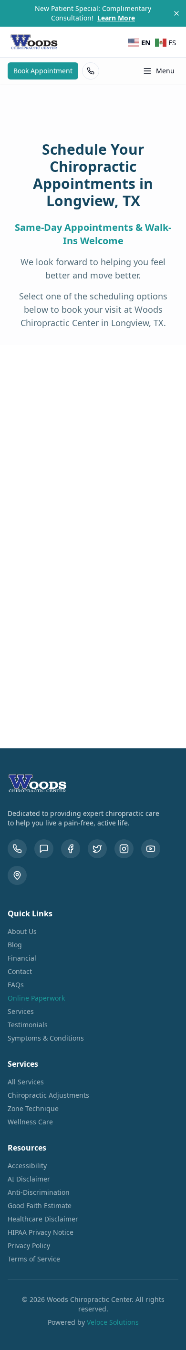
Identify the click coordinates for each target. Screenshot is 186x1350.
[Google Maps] (17, 875)
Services (21, 1011)
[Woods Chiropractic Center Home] (34, 41)
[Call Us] (17, 848)
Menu (165, 70)
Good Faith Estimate (40, 1205)
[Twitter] (97, 848)
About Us (22, 931)
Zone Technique (33, 1108)
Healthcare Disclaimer (43, 1218)
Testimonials (28, 1024)
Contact (20, 971)
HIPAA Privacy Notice (40, 1232)
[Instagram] (124, 848)
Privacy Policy (29, 1245)
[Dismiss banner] (176, 13)
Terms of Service (34, 1258)
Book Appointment (42, 70)
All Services (26, 1081)
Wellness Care (30, 1121)
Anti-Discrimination (39, 1192)
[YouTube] (150, 848)
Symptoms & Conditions (46, 1037)
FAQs (16, 984)
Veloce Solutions (113, 1322)
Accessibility (27, 1165)
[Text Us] (43, 848)
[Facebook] (70, 848)
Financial (22, 958)
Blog (15, 944)
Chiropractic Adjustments (48, 1095)
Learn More (116, 17)
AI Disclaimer (29, 1178)
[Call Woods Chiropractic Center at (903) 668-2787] (90, 70)
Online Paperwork (36, 998)
